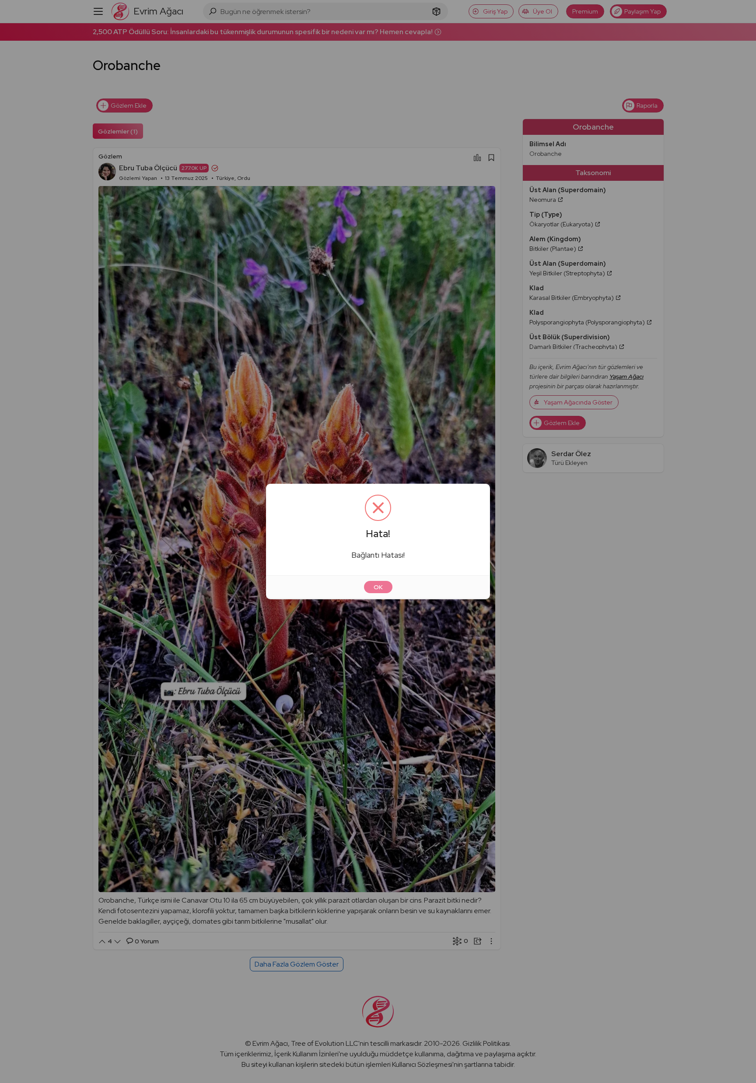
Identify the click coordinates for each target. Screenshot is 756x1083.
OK (378, 587)
